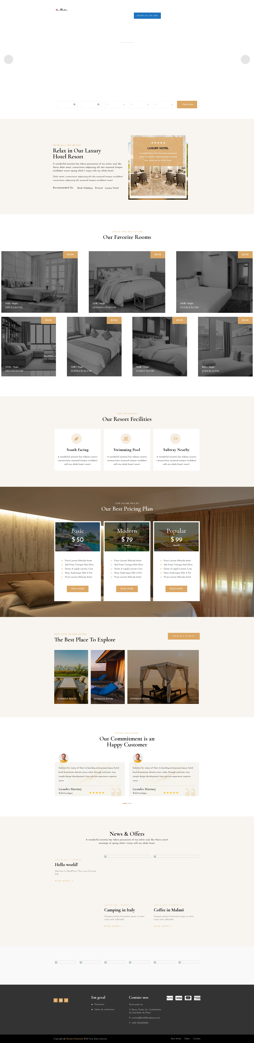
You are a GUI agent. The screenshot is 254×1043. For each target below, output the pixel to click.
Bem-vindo (106, 6)
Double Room (189, 307)
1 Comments (76, 860)
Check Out (86, 98)
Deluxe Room (14, 371)
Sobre (119, 6)
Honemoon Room (104, 307)
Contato (188, 6)
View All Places (183, 636)
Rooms (156, 99)
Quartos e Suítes (137, 6)
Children (133, 99)
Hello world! (66, 864)
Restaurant (99, 1004)
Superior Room (81, 371)
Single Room (13, 307)
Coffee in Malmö (169, 910)
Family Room (145, 371)
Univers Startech (74, 1039)
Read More (64, 314)
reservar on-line (147, 15)
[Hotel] (62, 9)
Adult (107, 99)
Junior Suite (210, 371)
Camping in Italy (119, 910)
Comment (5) (126, 905)
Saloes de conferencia (165, 6)
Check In (61, 98)
